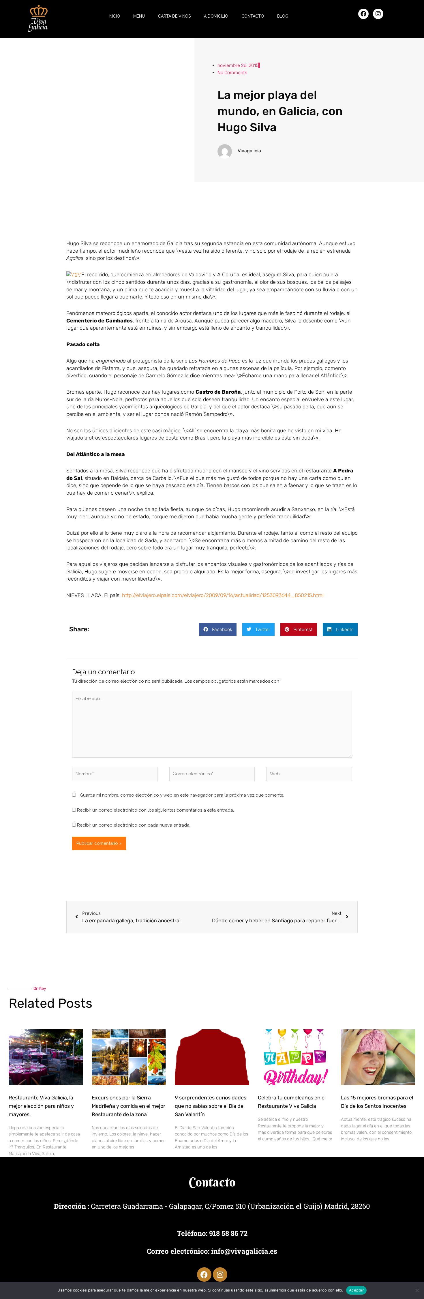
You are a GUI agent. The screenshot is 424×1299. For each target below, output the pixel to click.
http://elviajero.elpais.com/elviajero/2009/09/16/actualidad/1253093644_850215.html (223, 595)
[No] (417, 1290)
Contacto (252, 16)
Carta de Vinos (174, 16)
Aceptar (356, 1290)
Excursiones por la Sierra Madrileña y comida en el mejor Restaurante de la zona (128, 1106)
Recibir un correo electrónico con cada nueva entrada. (133, 825)
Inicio (114, 16)
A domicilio (216, 16)
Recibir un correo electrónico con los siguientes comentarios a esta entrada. (155, 810)
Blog (282, 16)
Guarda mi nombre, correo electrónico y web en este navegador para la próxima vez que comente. (182, 795)
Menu (139, 16)
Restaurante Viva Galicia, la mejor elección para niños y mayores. (41, 1106)
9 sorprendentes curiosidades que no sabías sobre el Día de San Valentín (210, 1106)
